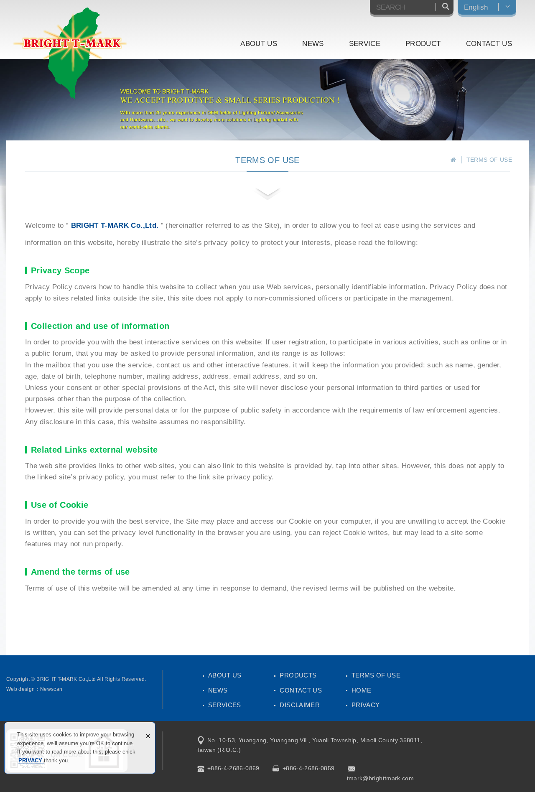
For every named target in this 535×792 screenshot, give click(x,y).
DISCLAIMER (300, 704)
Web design (20, 689)
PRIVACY (31, 760)
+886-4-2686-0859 (309, 768)
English (476, 7)
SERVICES (224, 704)
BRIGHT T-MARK (70, 53)
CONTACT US (489, 44)
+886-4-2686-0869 (233, 768)
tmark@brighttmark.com (380, 778)
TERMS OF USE (376, 675)
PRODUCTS (298, 675)
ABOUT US (258, 44)
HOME (361, 690)
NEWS (313, 44)
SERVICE (364, 44)
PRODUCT (423, 44)
